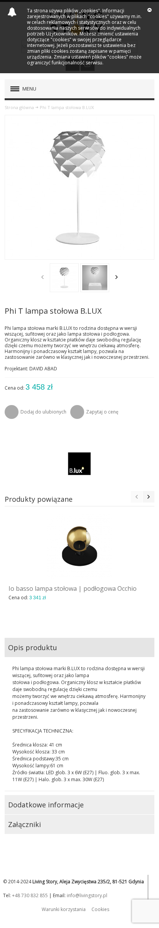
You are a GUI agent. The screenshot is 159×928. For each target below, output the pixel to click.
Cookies (100, 909)
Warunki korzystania (64, 909)
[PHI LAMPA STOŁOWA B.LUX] (64, 277)
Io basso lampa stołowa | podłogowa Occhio (72, 588)
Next (116, 277)
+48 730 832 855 (30, 895)
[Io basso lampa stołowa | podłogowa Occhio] (79, 546)
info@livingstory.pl (87, 895)
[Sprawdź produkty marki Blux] (79, 463)
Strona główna (19, 107)
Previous (42, 277)
